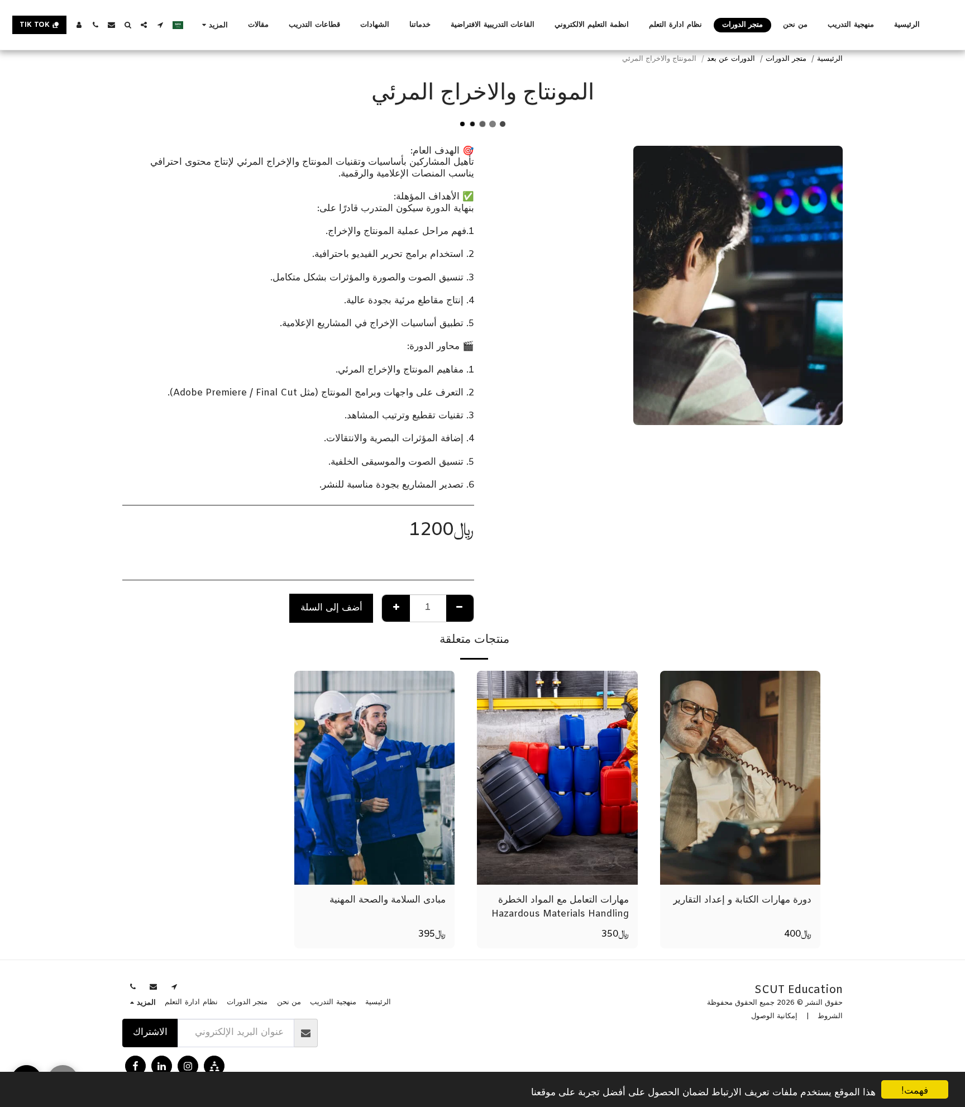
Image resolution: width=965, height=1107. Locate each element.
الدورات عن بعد (731, 59)
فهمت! (914, 1089)
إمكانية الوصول (774, 1016)
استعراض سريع (740, 871)
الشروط (830, 1016)
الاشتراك (150, 1033)
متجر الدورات (786, 59)
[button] (160, 24)
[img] (740, 778)
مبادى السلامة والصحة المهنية (387, 900)
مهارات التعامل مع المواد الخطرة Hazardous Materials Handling (560, 907)
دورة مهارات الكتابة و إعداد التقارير (742, 900)
